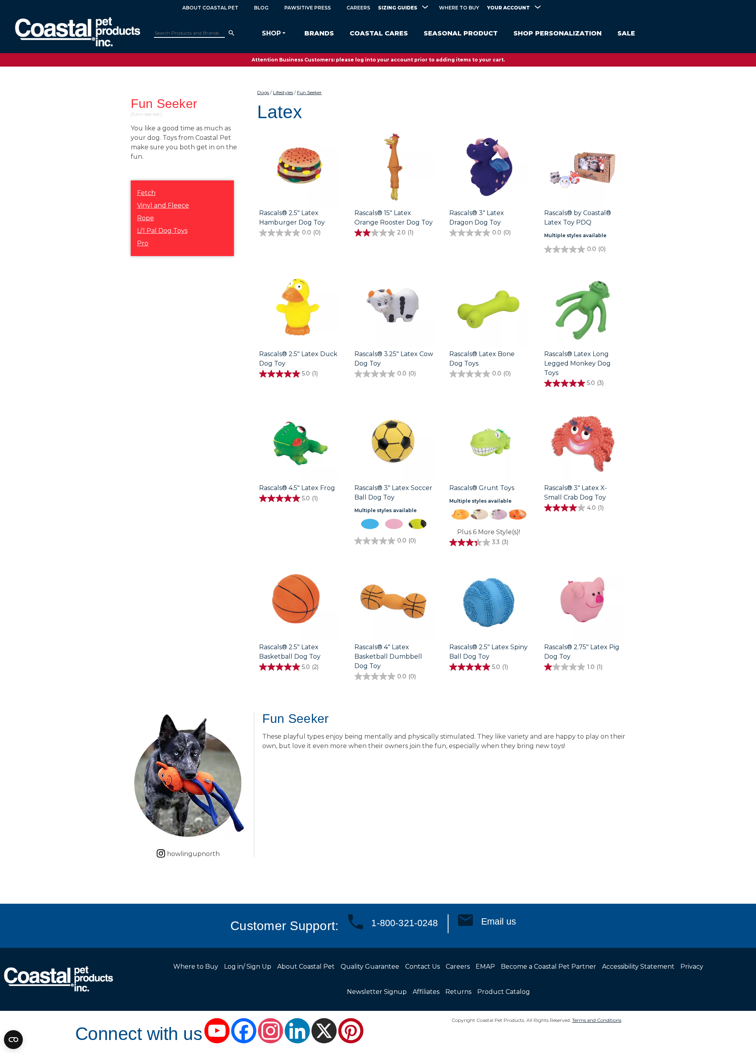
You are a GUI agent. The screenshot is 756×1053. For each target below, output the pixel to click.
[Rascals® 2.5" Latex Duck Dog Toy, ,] (298, 309)
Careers (358, 8)
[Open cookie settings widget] (13, 1039)
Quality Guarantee (370, 966)
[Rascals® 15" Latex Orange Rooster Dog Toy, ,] (394, 168)
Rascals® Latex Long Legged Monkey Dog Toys (577, 363)
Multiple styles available (575, 235)
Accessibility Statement (638, 966)
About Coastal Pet (210, 8)
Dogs (263, 92)
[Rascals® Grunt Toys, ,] (488, 443)
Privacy (691, 966)
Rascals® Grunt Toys (481, 488)
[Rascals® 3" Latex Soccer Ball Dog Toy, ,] (394, 443)
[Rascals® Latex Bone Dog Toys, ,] (488, 309)
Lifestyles (283, 92)
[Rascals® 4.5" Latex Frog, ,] (298, 443)
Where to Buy (459, 8)
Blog (261, 8)
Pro (142, 243)
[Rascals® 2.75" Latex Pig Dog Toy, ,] (583, 602)
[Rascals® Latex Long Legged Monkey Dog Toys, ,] (583, 309)
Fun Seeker (309, 92)
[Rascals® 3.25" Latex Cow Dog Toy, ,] (394, 309)
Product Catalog (503, 991)
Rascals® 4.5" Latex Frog (297, 488)
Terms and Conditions (596, 1020)
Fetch (146, 193)
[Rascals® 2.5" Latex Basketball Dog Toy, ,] (298, 602)
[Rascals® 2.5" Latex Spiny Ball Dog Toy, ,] (488, 602)
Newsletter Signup (377, 991)
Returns (458, 991)
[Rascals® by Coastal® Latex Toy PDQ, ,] (583, 168)
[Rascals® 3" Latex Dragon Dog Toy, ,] (488, 168)
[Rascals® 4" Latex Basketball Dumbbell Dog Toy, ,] (394, 602)
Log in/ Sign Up (247, 966)
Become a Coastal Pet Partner (548, 966)
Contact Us (422, 966)
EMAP (485, 966)
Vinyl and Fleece (163, 205)
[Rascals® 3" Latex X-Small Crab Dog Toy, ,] (583, 443)
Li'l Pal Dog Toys (162, 230)
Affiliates (426, 991)
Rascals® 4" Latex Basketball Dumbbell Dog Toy (388, 656)
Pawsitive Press (307, 8)
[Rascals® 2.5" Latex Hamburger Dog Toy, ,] (298, 168)
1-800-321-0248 (404, 923)
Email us (498, 921)
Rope (145, 218)
